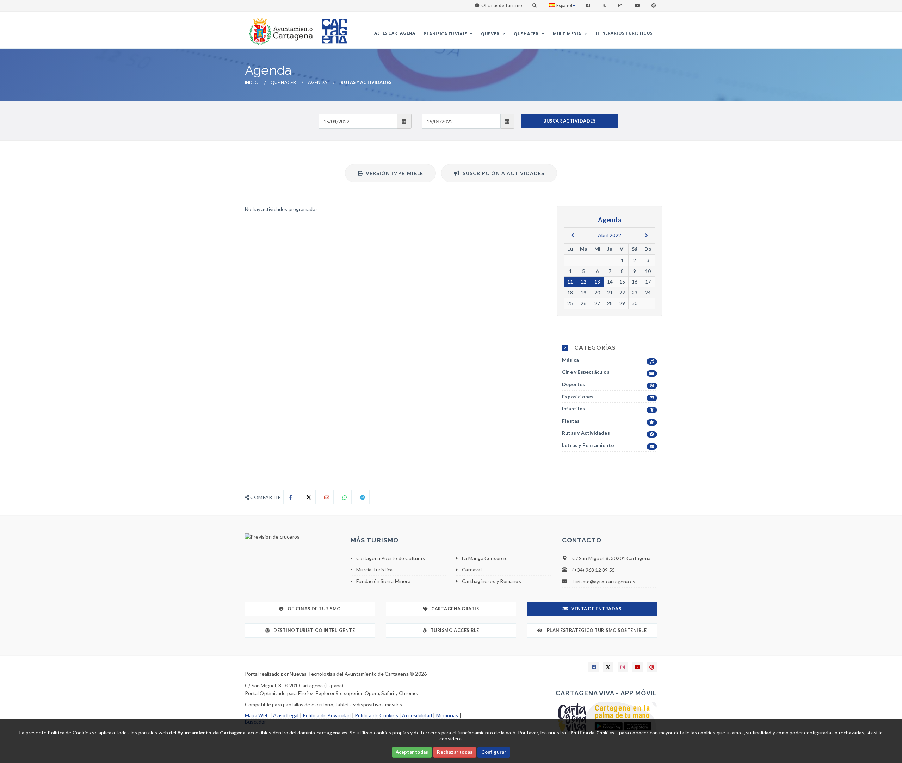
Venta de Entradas (596, 609)
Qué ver (490, 33)
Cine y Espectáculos (586, 372)
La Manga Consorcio (485, 558)
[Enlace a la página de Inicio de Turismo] (331, 28)
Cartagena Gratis (455, 609)
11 (570, 282)
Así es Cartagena (394, 33)
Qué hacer (526, 33)
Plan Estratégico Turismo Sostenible (596, 630)
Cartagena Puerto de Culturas (390, 558)
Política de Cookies (376, 715)
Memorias (447, 715)
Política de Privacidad (327, 715)
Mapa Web (257, 715)
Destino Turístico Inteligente (314, 630)
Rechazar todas (454, 752)
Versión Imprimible (393, 173)
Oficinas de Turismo (501, 5)
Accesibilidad (417, 715)
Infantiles (573, 408)
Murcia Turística (374, 569)
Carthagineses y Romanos (491, 581)
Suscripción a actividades (502, 173)
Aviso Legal (285, 715)
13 (597, 282)
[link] (279, 28)
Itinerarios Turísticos (624, 33)
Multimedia (567, 33)
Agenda (317, 82)
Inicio (252, 82)
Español (564, 5)
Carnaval (472, 569)
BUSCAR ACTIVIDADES (569, 121)
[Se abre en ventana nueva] (292, 536)
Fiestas (571, 421)
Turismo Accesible (455, 630)
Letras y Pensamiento (588, 445)
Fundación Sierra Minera (383, 581)
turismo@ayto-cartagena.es (603, 581)
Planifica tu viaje (445, 33)
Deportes (573, 384)
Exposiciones (577, 396)
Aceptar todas (412, 752)
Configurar (493, 752)
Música (570, 360)
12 (583, 282)
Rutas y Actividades (586, 433)
